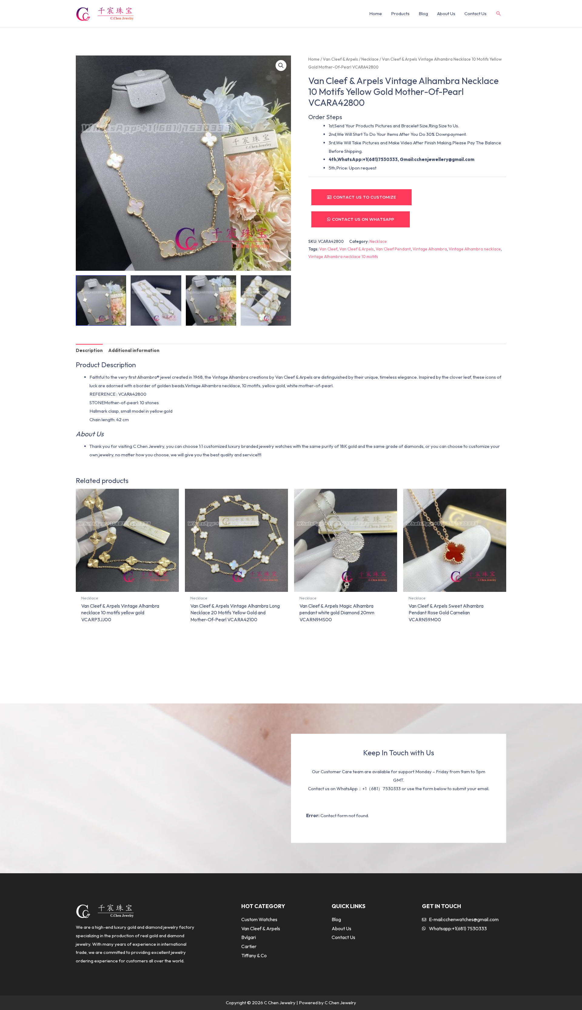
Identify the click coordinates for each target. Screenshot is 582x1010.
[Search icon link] (499, 14)
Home (375, 13)
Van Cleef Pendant (393, 249)
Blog (423, 13)
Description (89, 350)
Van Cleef (328, 249)
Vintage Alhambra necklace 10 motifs (343, 256)
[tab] (89, 350)
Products (400, 13)
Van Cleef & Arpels (340, 59)
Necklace (370, 59)
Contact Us (475, 13)
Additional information (133, 350)
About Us (446, 13)
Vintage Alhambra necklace (475, 249)
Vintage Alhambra (430, 249)
